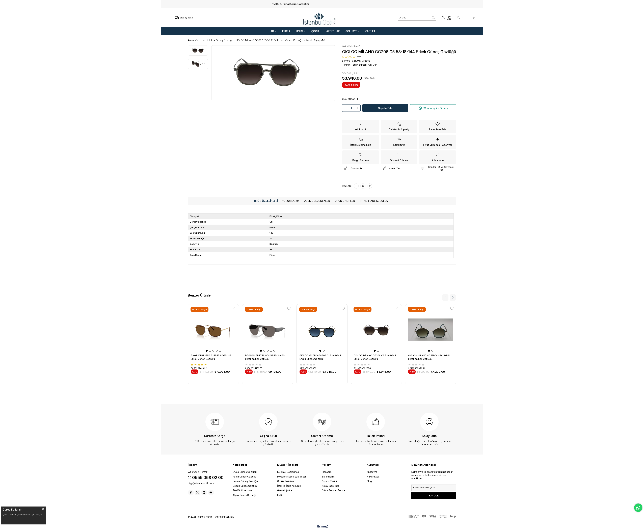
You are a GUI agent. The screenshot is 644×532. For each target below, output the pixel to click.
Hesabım (327, 471)
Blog (369, 481)
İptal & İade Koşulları (375, 200)
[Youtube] (211, 492)
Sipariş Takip (186, 17)
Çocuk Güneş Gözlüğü (245, 485)
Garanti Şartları (285, 490)
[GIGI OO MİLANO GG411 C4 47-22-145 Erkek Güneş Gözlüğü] (430, 329)
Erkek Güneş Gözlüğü (245, 471)
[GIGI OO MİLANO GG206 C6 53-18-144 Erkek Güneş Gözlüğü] (376, 329)
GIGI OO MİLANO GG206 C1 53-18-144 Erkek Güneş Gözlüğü (320, 357)
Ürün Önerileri (345, 200)
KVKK (280, 495)
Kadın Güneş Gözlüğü (244, 476)
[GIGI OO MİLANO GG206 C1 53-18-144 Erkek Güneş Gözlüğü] (322, 329)
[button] (207, 351)
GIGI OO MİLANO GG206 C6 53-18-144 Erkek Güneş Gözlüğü (375, 357)
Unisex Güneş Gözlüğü (245, 481)
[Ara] (433, 17)
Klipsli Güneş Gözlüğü (244, 495)
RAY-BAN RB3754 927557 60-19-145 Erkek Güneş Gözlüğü (211, 357)
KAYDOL (434, 495)
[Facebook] (191, 492)
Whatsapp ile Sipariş (435, 108)
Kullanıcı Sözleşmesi (288, 471)
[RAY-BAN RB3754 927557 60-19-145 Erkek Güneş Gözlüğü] (213, 329)
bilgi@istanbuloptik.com (201, 483)
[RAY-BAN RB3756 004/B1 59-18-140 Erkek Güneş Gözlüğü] (267, 329)
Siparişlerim (328, 476)
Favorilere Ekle (234, 308)
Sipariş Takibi (329, 481)
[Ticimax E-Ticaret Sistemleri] (322, 527)
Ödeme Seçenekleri (317, 200)
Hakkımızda (373, 476)
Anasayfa (372, 471)
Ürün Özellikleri (266, 200)
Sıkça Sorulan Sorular (334, 490)
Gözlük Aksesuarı (242, 490)
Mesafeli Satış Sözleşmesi (291, 476)
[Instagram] (204, 492)
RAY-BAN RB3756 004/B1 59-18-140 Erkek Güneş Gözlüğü (265, 357)
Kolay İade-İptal (330, 485)
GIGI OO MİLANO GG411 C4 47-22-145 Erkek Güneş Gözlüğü (429, 357)
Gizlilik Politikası (285, 481)
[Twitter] (197, 492)
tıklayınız (39, 514)
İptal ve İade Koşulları (289, 485)
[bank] (432, 516)
